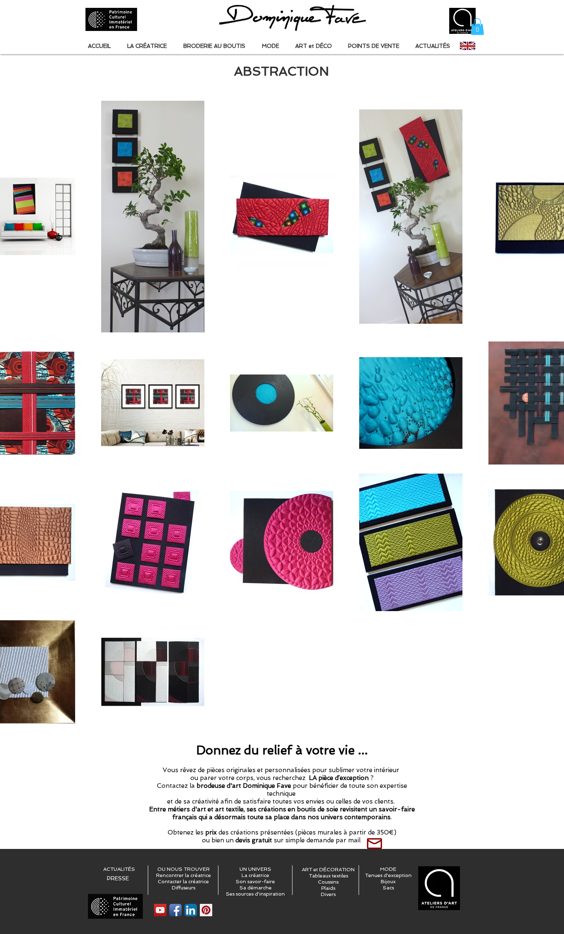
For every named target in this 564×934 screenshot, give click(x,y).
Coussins (328, 882)
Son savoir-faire (255, 881)
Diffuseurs (183, 888)
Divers (328, 894)
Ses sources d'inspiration (255, 894)
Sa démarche (255, 888)
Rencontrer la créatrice (183, 875)
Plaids (328, 888)
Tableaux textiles (328, 876)
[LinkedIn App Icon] (191, 910)
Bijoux (388, 881)
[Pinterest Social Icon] (206, 910)
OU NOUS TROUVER (183, 869)
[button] (477, 26)
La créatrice (255, 875)
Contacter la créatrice (183, 881)
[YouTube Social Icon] (160, 910)
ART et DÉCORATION (328, 869)
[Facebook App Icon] (175, 910)
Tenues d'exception (388, 875)
